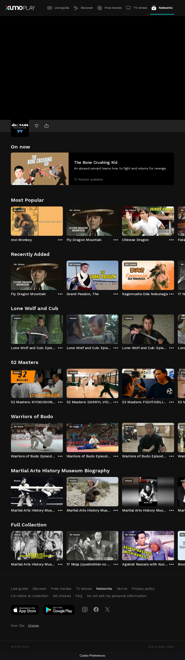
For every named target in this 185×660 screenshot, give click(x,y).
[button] (92, 169)
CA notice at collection (29, 596)
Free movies (113, 7)
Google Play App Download (59, 611)
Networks (165, 7)
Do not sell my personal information (117, 596)
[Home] (20, 8)
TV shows (140, 7)
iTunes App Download (25, 611)
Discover (87, 7)
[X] (107, 609)
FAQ (78, 596)
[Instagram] (84, 609)
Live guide (62, 7)
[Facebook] (96, 609)
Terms (122, 588)
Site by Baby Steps (161, 646)
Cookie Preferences (92, 655)
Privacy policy (143, 588)
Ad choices (62, 596)
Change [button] (33, 625)
